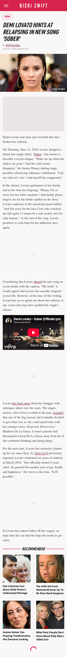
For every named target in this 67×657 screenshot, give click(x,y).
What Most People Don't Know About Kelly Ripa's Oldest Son (50, 636)
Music (7, 16)
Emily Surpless (13, 45)
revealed (58, 412)
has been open (21, 403)
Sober (37, 154)
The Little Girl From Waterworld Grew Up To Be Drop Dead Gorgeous (50, 590)
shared (38, 281)
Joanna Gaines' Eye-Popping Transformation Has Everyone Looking (16, 636)
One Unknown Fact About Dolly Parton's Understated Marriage (15, 590)
